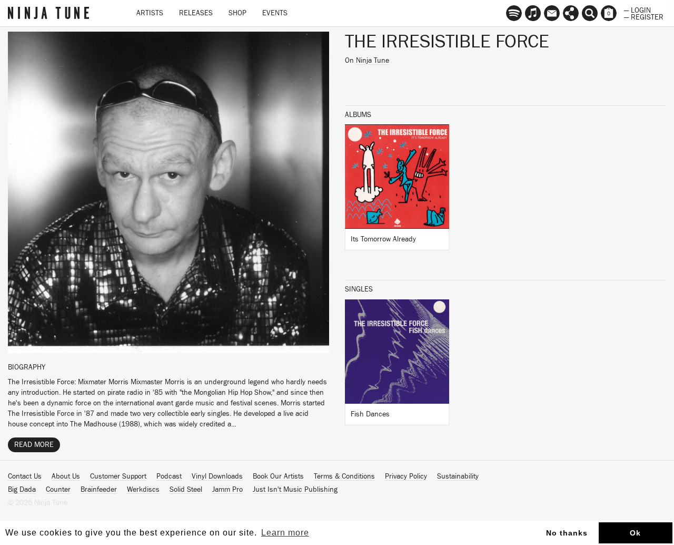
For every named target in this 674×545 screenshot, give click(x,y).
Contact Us (25, 476)
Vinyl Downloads (217, 476)
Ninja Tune (372, 60)
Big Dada (22, 489)
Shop (237, 13)
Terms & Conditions (344, 476)
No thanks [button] (567, 533)
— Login (637, 9)
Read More (34, 445)
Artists (149, 13)
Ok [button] (635, 533)
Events (275, 13)
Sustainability (458, 476)
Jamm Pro (227, 489)
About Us (66, 476)
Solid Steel (186, 489)
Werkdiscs (143, 489)
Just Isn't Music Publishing (295, 489)
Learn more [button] (285, 532)
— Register (643, 16)
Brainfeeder (99, 489)
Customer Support (118, 476)
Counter (58, 489)
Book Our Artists (278, 476)
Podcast (169, 476)
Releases (196, 13)
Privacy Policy (406, 476)
